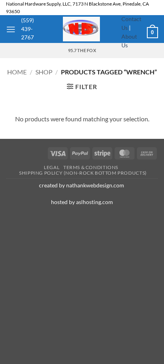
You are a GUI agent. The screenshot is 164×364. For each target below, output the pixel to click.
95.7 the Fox (82, 50)
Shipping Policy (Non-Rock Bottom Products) (83, 173)
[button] (11, 29)
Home (17, 72)
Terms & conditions (90, 167)
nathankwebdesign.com (95, 185)
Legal (51, 167)
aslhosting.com (94, 202)
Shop (44, 72)
